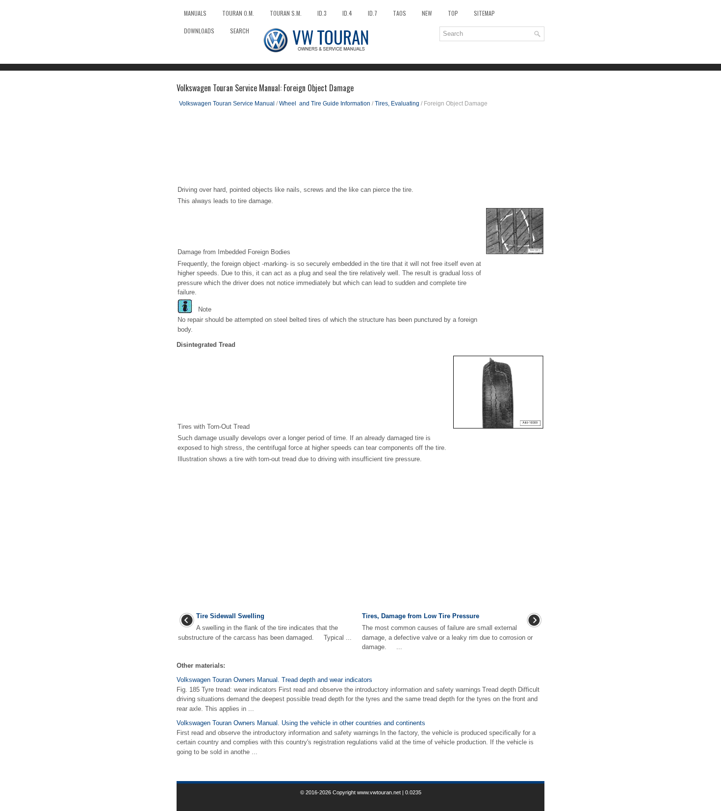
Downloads (199, 30)
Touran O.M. (238, 13)
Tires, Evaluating (397, 103)
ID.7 (372, 13)
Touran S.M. (286, 13)
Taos (399, 13)
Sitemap (484, 13)
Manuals (195, 13)
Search (239, 30)
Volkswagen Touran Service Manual (227, 103)
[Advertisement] (360, 149)
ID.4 (347, 13)
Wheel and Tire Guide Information (324, 103)
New (427, 13)
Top (453, 13)
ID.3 (322, 13)
